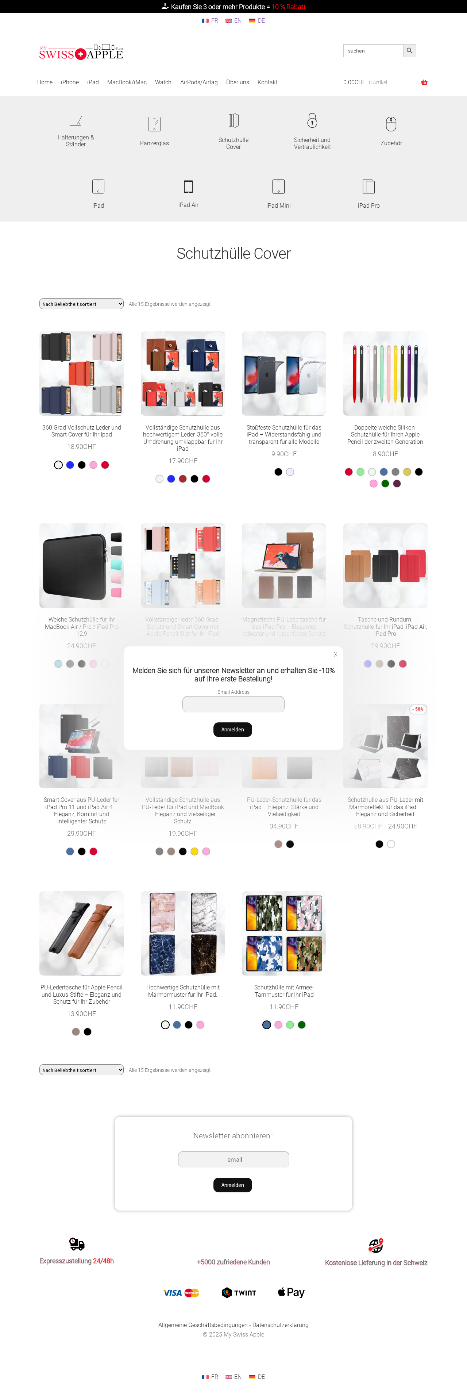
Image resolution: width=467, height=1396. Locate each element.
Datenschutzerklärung (280, 1325)
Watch (163, 82)
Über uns (237, 82)
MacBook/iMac (127, 82)
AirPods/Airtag (199, 82)
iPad (93, 82)
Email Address (233, 692)
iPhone (70, 82)
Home (45, 82)
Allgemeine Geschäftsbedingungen (203, 1325)
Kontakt (268, 82)
